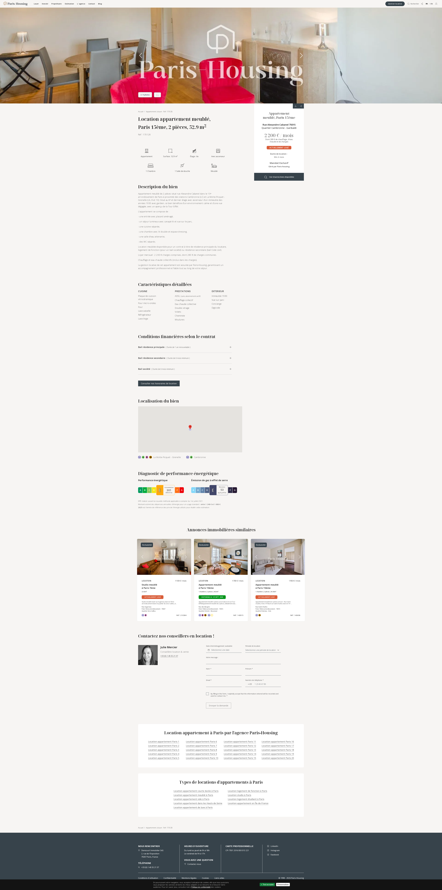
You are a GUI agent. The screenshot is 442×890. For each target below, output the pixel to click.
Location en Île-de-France (248, 803)
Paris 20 (278, 758)
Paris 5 (163, 758)
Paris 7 (201, 745)
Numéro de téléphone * (254, 680)
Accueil (140, 828)
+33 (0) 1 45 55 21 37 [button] (169, 656)
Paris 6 (201, 741)
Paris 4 (163, 753)
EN (431, 4)
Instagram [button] (275, 850)
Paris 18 (278, 749)
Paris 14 (240, 753)
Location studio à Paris (239, 795)
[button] (436, 3)
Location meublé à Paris (193, 795)
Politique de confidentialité (201, 887)
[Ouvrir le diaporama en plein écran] (157, 94)
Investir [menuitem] (45, 4)
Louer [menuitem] (36, 4)
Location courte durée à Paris (196, 790)
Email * (209, 680)
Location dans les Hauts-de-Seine (198, 803)
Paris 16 (278, 741)
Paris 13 (240, 749)
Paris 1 (163, 741)
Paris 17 (278, 745)
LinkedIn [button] (274, 846)
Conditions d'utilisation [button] (148, 878)
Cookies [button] (205, 878)
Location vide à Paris (191, 799)
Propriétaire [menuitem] (56, 4)
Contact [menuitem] (91, 4)
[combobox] (248, 684)
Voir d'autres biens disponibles (281, 177)
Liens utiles (219, 878)
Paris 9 (201, 753)
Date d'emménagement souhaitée (219, 646)
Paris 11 (240, 741)
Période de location (252, 646)
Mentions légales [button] (189, 878)
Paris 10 (202, 758)
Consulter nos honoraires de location (159, 383)
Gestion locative (395, 4)
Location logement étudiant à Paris (246, 799)
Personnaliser (283, 885)
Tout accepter (268, 885)
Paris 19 (278, 753)
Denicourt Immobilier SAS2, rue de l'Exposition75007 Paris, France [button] (152, 853)
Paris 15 (240, 758)
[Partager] (301, 106)
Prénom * (249, 669)
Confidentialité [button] (170, 878)
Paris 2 (163, 745)
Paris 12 (240, 745)
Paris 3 (163, 749)
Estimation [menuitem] (69, 4)
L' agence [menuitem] (81, 4)
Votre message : (212, 657)
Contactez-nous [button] (194, 864)
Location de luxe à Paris (193, 807)
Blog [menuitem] (100, 4)
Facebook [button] (275, 854)
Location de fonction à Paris (247, 790)
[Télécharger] (295, 106)
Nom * (208, 669)
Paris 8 (201, 749)
